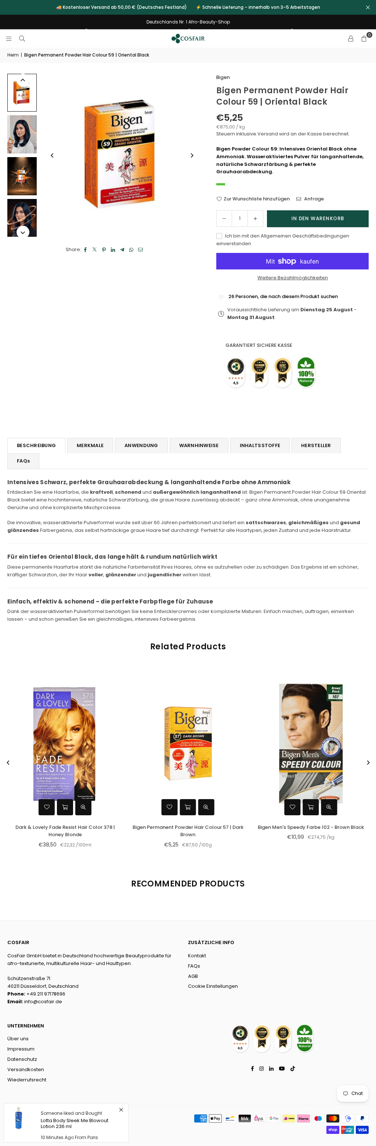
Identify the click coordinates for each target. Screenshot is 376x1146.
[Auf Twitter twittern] (95, 250)
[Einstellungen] (350, 38)
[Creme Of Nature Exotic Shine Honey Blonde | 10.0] (179, 743)
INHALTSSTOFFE (260, 445)
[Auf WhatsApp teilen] (131, 250)
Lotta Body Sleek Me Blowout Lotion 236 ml (74, 1123)
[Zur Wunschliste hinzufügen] (38, 807)
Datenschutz (22, 1059)
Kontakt (197, 955)
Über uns (18, 1038)
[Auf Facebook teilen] (85, 250)
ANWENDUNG (141, 445)
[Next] (191, 155)
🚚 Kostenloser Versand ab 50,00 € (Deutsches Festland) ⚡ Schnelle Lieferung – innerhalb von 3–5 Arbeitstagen (188, 7)
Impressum (21, 1048)
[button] (363, 38)
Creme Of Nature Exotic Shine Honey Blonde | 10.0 (179, 831)
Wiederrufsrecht (26, 1079)
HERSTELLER (316, 445)
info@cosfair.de (43, 1001)
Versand (267, 133)
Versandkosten (25, 1069)
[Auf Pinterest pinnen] (104, 250)
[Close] (121, 1110)
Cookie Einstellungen (213, 986)
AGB (193, 976)
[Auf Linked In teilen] (113, 250)
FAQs (23, 460)
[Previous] (52, 155)
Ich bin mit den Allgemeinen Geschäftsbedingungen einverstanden (282, 239)
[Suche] (22, 38)
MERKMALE (90, 445)
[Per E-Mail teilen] (141, 250)
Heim (13, 55)
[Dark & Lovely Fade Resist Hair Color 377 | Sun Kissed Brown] (302, 743)
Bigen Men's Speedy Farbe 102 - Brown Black (57, 827)
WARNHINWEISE (199, 445)
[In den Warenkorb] (56, 807)
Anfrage (313, 198)
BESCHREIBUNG (36, 445)
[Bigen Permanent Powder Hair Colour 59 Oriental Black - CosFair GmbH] (22, 92)
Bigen (223, 77)
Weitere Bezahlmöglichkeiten (292, 277)
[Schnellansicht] (75, 807)
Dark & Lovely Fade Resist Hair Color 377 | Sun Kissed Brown (302, 831)
